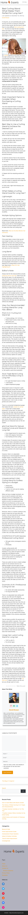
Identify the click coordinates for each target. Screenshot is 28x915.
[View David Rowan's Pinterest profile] (11, 706)
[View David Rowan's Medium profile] (14, 706)
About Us (4, 866)
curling (6, 55)
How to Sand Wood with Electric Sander (13, 802)
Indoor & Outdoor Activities (9, 836)
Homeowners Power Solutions (10, 834)
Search (4, 788)
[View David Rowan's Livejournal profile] (17, 706)
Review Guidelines (8, 870)
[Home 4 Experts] (10, 2)
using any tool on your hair (9, 275)
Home (3, 863)
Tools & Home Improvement (9, 838)
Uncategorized (6, 841)
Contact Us (5, 868)
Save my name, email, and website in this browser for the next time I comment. (14, 766)
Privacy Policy (6, 873)
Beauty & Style (6, 829)
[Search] (23, 791)
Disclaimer (5, 875)
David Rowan (14, 710)
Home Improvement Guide (9, 831)
